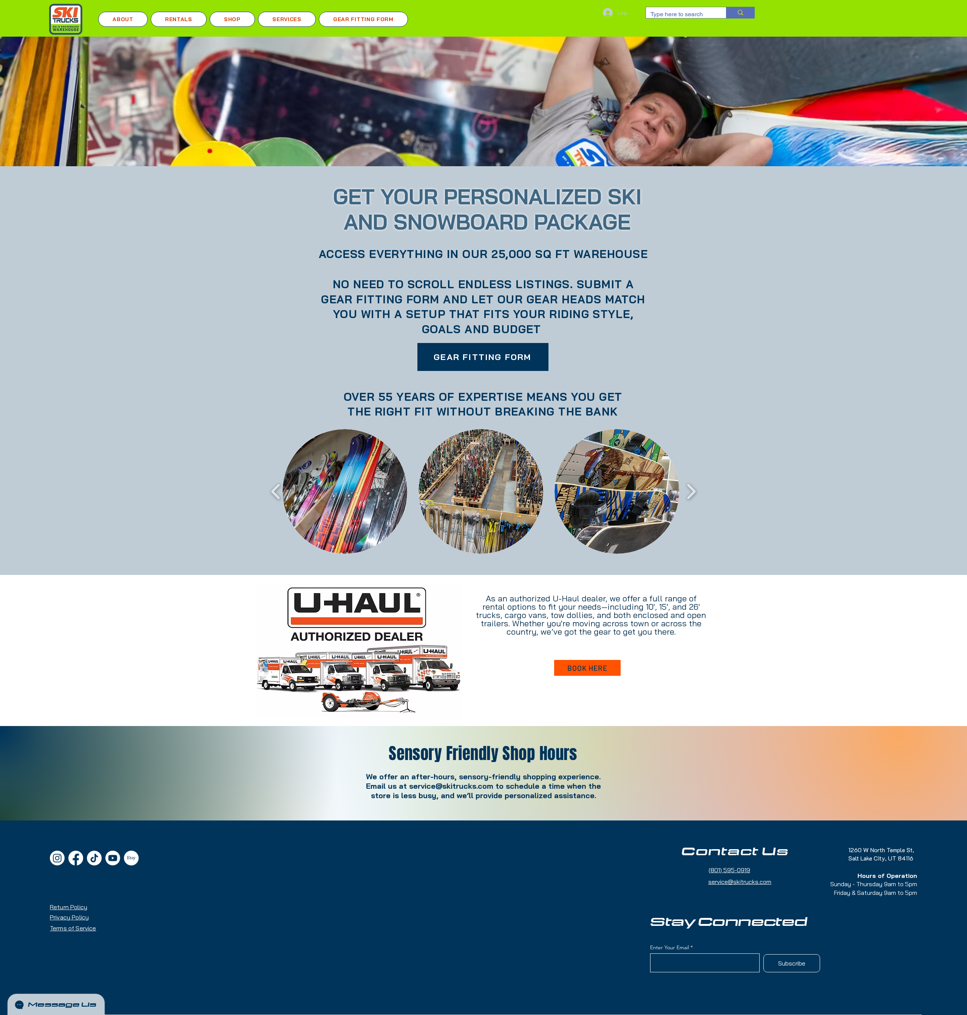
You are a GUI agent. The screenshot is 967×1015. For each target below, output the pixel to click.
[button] (179, 19)
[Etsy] (131, 858)
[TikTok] (94, 858)
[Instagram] (57, 858)
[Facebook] (75, 858)
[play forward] (691, 491)
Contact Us (735, 851)
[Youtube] (112, 858)
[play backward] (275, 491)
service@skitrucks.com (451, 786)
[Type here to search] (740, 12)
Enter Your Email (669, 947)
